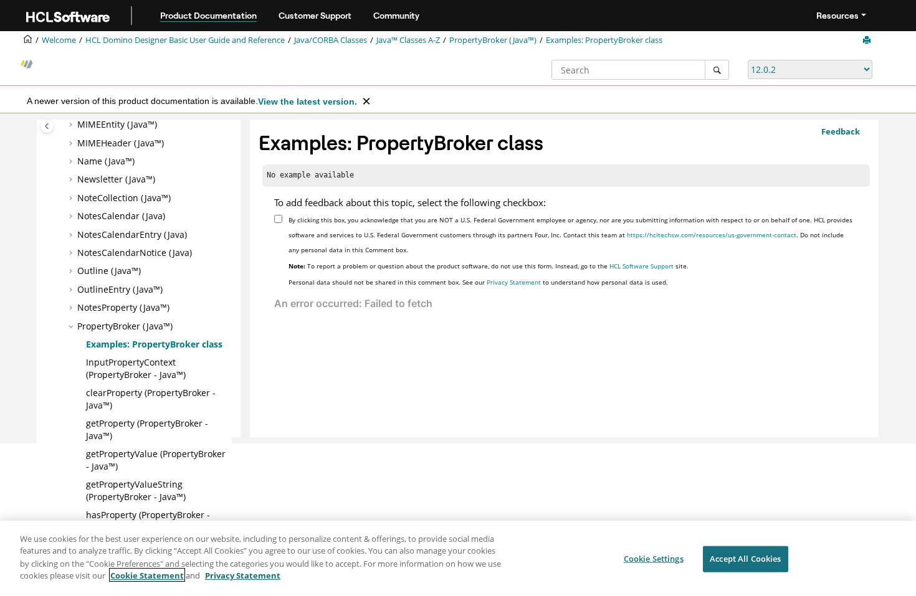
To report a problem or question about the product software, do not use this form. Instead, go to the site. (489, 266)
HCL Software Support (641, 266)
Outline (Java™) (109, 271)
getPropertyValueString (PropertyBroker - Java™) (136, 490)
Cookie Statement (147, 574)
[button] (72, 124)
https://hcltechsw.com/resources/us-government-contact (711, 234)
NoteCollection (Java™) (124, 198)
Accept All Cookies (745, 558)
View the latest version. (307, 101)
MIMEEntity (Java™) (117, 124)
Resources (837, 15)
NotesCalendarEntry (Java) (132, 234)
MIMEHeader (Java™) (120, 143)
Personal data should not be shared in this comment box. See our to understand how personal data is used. (478, 282)
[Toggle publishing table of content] (47, 126)
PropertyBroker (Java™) (493, 40)
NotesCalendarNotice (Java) (134, 252)
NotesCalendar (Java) (121, 216)
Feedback (840, 131)
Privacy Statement (514, 282)
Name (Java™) (106, 161)
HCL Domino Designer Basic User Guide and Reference (185, 40)
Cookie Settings (654, 558)
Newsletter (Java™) (116, 179)
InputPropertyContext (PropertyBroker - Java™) (136, 368)
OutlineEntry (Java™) (120, 289)
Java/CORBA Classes (330, 40)
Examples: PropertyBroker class (604, 40)
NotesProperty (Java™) (123, 307)
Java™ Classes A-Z (408, 40)
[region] (458, 558)
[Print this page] (868, 40)
